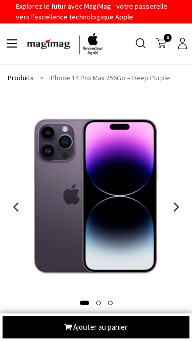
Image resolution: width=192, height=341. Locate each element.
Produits (21, 77)
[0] (161, 44)
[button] (84, 303)
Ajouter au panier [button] (99, 327)
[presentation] (16, 206)
